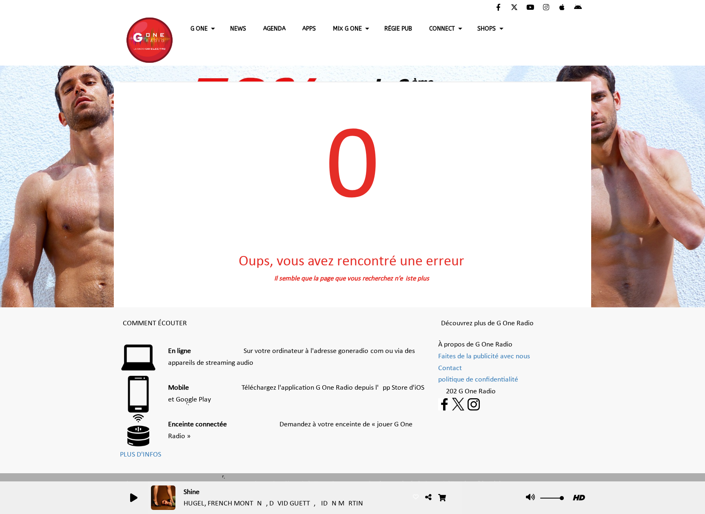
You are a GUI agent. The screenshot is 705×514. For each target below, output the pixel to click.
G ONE (199, 28)
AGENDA (274, 28)
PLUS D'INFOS (140, 455)
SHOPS (486, 28)
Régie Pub (398, 28)
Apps (309, 28)
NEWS (238, 28)
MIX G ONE (347, 28)
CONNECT (442, 28)
